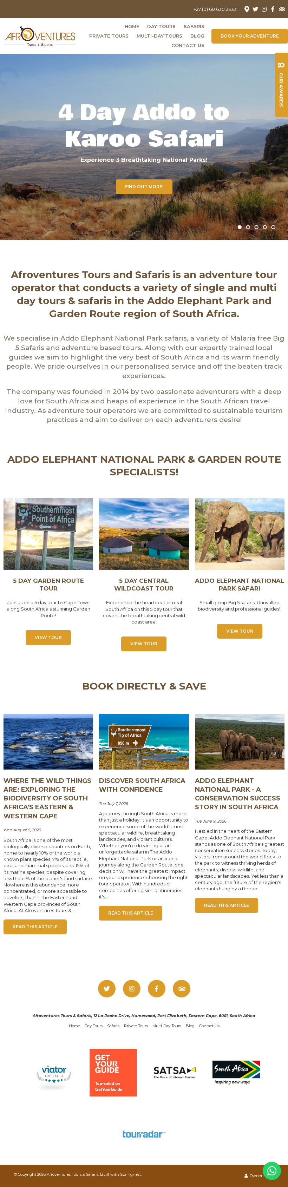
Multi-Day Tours (159, 36)
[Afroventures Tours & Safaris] (40, 35)
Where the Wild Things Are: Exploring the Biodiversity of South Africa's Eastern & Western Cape (47, 798)
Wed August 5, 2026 (22, 830)
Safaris (194, 26)
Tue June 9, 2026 (211, 821)
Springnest (130, 1174)
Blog (197, 36)
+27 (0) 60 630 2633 (215, 9)
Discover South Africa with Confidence (142, 785)
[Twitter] (255, 9)
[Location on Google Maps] (246, 9)
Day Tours (161, 26)
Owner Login (261, 1175)
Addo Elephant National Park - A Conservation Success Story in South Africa (237, 794)
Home (132, 26)
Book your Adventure (250, 36)
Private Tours (109, 36)
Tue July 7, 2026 (113, 804)
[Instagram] (264, 9)
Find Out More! (144, 186)
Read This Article (35, 926)
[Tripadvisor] (281, 9)
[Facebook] (273, 9)
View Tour (48, 637)
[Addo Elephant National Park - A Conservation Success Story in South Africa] (239, 741)
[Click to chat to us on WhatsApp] (272, 1171)
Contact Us (187, 45)
